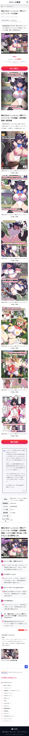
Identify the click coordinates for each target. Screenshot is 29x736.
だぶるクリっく (8, 693)
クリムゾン (7, 688)
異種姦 (18, 643)
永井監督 (6, 711)
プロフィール (12, 731)
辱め (3, 645)
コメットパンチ (8, 718)
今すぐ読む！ (14, 68)
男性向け (13, 643)
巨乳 (15, 641)
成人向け (20, 641)
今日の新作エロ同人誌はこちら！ (9, 677)
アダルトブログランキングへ (15, 672)
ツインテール (22, 639)
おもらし (4, 639)
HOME (15, 729)
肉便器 (22, 643)
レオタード (5, 641)
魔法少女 (8, 645)
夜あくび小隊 (7, 685)
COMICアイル (8, 695)
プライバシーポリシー (22, 731)
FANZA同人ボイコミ (9, 716)
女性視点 (11, 641)
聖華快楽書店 (7, 708)
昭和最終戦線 (5, 25)
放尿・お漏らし (6, 643)
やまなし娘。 (7, 703)
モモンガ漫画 (14, 2)
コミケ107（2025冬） (13, 639)
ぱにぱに (6, 698)
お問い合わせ (5, 731)
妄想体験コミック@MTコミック (12, 690)
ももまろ (6, 705)
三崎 (5, 700)
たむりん (6, 713)
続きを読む (15, 442)
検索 (26, 666)
